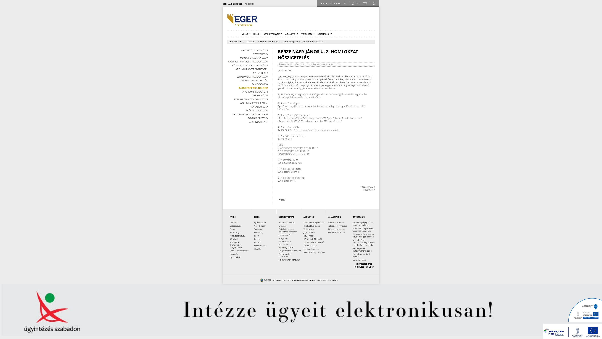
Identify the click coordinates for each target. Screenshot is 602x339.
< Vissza (281, 200)
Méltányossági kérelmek (314, 252)
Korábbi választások (337, 232)
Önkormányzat (235, 42)
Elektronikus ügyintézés (314, 222)
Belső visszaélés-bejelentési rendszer (288, 230)
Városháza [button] (307, 33)
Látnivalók (234, 222)
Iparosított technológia (268, 42)
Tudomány (258, 229)
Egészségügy (235, 226)
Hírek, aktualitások (312, 226)
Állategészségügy (237, 235)
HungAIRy (234, 254)
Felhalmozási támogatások (252, 76)
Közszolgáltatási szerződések (250, 65)
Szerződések (260, 54)
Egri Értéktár (235, 257)
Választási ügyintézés (337, 226)
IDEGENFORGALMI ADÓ (314, 242)
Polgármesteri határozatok (285, 255)
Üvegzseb (250, 42)
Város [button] (245, 33)
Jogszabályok (309, 232)
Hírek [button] (256, 33)
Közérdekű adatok (287, 222)
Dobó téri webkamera (239, 250)
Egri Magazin (260, 222)
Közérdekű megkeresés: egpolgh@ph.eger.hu (363, 229)
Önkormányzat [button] (272, 33)
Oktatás (233, 229)
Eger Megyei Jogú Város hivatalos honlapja (363, 223)
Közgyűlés (283, 238)
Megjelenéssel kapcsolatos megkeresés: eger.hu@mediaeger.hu (364, 242)
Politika (257, 239)
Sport (256, 235)
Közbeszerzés (285, 235)
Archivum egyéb (258, 121)
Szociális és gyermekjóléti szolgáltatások (236, 245)
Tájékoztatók (309, 229)
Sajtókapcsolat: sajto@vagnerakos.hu (362, 249)
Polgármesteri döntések (289, 259)
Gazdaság (258, 232)
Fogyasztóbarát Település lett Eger (364, 265)
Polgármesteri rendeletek (290, 250)
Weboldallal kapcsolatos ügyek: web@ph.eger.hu (363, 235)
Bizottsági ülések (286, 247)
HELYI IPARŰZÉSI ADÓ (313, 239)
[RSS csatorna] (374, 3)
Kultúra (257, 242)
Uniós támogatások (256, 110)
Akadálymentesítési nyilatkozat (361, 255)
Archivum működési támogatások (248, 61)
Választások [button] (324, 33)
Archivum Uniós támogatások (250, 114)
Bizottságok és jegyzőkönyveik (285, 242)
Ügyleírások (309, 235)
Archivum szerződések (254, 50)
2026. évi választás (336, 229)
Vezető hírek (259, 226)
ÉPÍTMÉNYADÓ (310, 245)
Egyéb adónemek (311, 249)
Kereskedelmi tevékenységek (251, 99)
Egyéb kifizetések (258, 118)
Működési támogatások (254, 57)
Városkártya (235, 232)
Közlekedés (235, 239)
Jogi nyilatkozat (359, 260)
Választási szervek (336, 222)
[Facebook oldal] (355, 3)
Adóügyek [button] (291, 33)
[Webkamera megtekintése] (364, 3)
